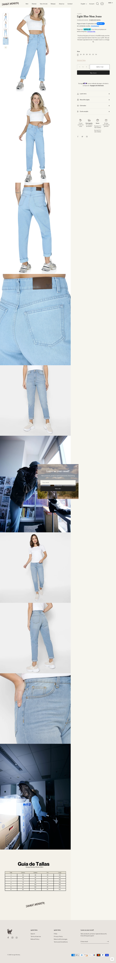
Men (27, 4)
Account (91, 4)
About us (61, 4)
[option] (6, 17)
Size (78, 51)
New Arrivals (43, 4)
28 (87, 54)
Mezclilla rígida (84, 100)
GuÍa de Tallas (81, 60)
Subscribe (58, 489)
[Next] (6, 47)
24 (80, 54)
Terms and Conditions (61, 942)
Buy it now (93, 73)
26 (83, 54)
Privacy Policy (58, 936)
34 (96, 54)
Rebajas (53, 4)
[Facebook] (54, 494)
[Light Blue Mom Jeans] (6, 16)
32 (93, 54)
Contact (70, 4)
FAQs (55, 934)
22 (77, 54)
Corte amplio (84, 111)
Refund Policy (35, 939)
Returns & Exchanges (60, 939)
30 (90, 54)
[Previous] (6, 10)
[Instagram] (58, 494)
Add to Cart (99, 67)
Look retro (83, 94)
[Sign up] (108, 942)
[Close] (76, 466)
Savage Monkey (16, 954)
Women (34, 4)
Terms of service (36, 936)
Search (33, 934)
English (83, 4)
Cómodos (83, 105)
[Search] (97, 4)
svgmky (79, 13)
